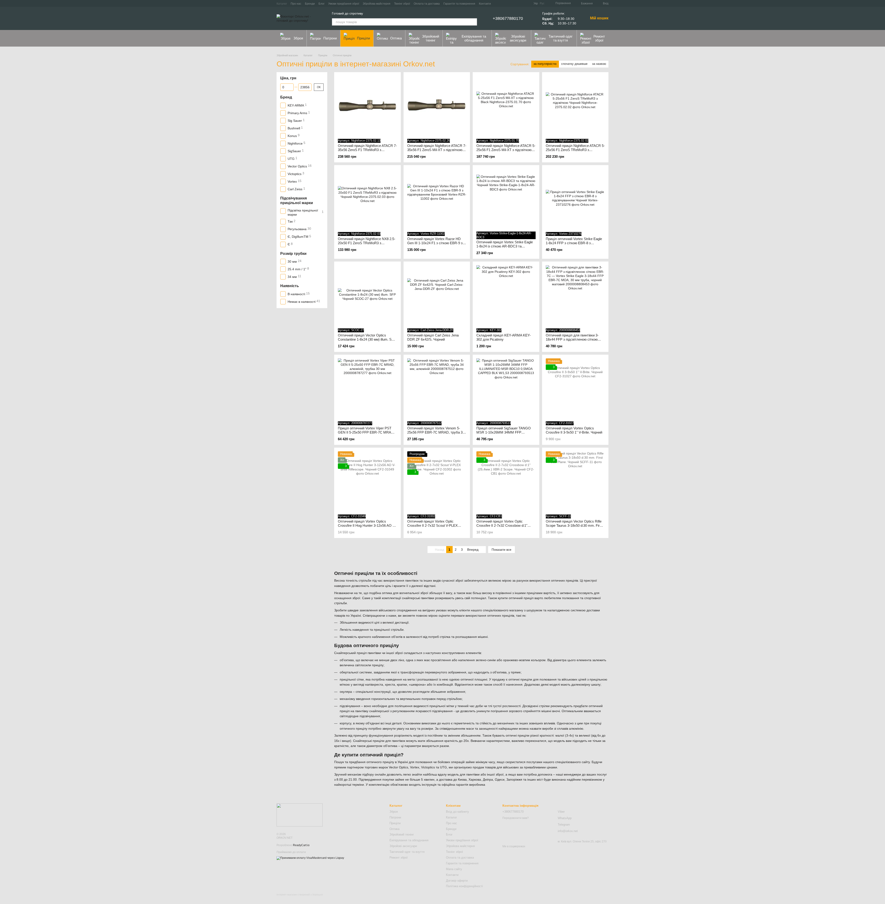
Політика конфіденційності (464, 886)
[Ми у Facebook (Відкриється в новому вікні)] (516, 3)
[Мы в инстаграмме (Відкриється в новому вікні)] (527, 3)
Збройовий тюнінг (430, 38)
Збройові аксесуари (518, 38)
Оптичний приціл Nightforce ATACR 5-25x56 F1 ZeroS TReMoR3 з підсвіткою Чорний (575, 150)
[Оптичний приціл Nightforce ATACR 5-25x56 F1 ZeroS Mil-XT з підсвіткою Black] (506, 105)
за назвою (599, 63)
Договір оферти (457, 880)
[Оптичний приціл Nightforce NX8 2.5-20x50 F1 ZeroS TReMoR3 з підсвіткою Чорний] (367, 198)
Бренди (310, 3)
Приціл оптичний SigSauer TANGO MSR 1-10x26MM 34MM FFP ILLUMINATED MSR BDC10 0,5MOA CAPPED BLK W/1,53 (504, 434)
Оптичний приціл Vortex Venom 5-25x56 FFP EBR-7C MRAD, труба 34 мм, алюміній (435, 432)
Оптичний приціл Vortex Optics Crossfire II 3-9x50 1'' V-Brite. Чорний (574, 430)
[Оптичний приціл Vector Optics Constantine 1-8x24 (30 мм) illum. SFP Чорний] (367, 294)
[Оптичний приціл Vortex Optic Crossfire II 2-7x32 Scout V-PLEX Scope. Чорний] (436, 481)
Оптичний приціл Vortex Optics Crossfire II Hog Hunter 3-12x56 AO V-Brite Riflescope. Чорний (367, 525)
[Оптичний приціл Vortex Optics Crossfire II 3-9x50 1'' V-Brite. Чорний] (575, 388)
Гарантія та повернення (459, 3)
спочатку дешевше (574, 63)
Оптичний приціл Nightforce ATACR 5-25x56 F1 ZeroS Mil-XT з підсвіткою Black (505, 150)
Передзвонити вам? (515, 818)
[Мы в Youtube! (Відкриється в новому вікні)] (521, 3)
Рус (542, 3)
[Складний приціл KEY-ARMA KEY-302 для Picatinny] (506, 294)
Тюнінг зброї (402, 3)
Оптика (396, 38)
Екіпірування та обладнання (474, 38)
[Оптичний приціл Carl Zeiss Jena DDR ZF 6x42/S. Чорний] (436, 294)
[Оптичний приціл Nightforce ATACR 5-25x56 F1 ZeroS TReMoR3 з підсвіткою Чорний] (575, 105)
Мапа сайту (454, 869)
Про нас (296, 3)
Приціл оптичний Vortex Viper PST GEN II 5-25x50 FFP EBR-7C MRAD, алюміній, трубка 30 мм (366, 432)
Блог (321, 3)
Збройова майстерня (376, 3)
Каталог (282, 3)
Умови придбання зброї (343, 3)
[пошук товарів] (473, 22)
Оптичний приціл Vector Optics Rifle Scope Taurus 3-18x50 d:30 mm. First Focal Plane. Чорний (574, 525)
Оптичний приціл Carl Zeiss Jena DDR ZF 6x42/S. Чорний (433, 337)
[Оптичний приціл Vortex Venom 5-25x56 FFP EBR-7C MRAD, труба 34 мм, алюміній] (436, 388)
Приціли (363, 38)
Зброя (298, 38)
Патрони (330, 38)
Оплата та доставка (427, 3)
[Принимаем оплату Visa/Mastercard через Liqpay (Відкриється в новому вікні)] (310, 857)
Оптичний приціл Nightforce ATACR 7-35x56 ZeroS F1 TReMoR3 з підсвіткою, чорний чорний (367, 150)
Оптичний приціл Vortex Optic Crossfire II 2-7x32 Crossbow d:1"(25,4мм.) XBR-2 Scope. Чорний (501, 525)
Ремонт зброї (599, 38)
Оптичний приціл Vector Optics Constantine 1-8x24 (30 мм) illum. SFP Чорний (367, 339)
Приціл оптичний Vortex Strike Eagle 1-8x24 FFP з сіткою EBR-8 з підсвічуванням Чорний (574, 243)
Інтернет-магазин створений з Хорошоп (300, 894)
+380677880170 (508, 18)
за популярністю (545, 63)
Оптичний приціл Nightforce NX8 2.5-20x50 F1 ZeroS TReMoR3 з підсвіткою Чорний (366, 243)
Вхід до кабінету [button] (457, 811)
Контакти (485, 3)
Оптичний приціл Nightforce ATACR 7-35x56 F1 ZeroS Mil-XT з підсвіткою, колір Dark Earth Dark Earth (436, 150)
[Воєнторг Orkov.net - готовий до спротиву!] (300, 814)
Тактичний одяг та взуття (560, 38)
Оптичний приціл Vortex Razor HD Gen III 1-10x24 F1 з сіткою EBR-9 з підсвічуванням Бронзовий (435, 243)
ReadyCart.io (301, 845)
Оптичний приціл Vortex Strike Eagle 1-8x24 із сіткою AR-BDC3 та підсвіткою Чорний (504, 246)
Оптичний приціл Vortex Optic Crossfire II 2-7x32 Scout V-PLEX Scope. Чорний (432, 525)
